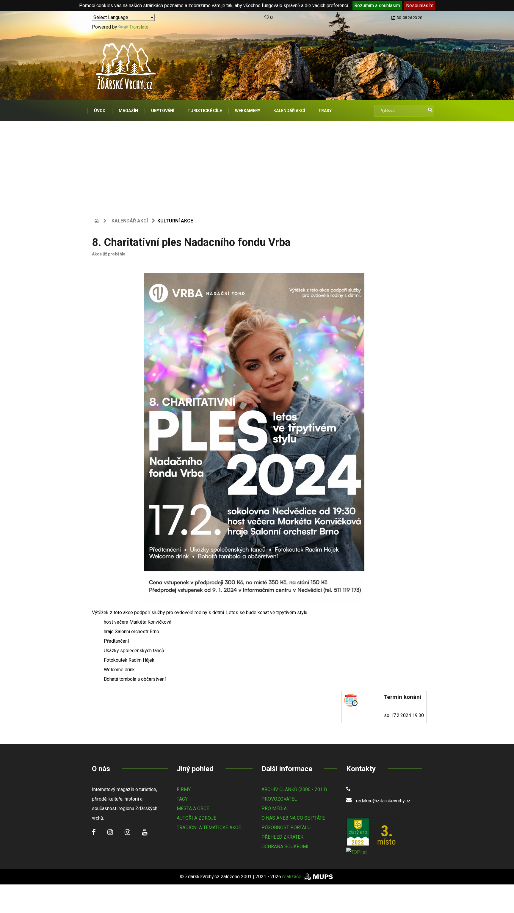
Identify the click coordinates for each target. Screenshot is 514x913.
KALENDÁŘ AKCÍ (289, 110)
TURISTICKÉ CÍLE (204, 110)
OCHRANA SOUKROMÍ (284, 846)
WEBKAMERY (247, 110)
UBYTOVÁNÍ (162, 110)
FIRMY (184, 789)
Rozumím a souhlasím (377, 5)
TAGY (182, 799)
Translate (138, 27)
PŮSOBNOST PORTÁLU (286, 827)
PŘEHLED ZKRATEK (282, 837)
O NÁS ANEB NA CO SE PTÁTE (293, 818)
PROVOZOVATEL (279, 799)
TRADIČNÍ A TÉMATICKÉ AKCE (209, 827)
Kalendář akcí (130, 221)
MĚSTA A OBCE (193, 808)
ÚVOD (100, 110)
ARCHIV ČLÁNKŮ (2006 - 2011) (294, 789)
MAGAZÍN (128, 110)
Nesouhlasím (419, 5)
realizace (292, 876)
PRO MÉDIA (274, 808)
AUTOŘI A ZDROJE (196, 818)
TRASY (325, 110)
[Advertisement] (257, 165)
